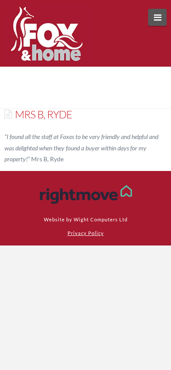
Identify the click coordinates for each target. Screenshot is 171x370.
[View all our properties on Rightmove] (85, 195)
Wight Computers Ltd (101, 219)
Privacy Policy (86, 233)
